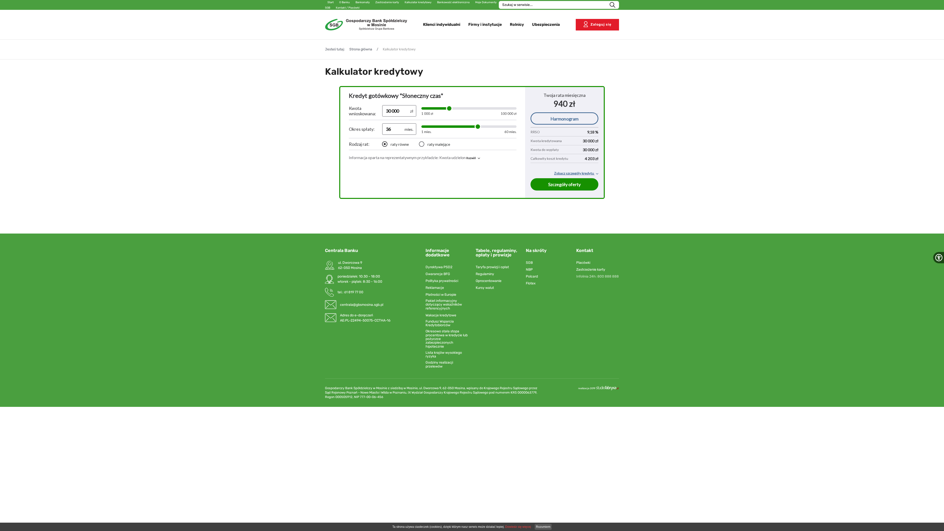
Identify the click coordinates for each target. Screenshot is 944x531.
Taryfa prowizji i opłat (492, 267)
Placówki (583, 263)
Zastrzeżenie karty (590, 269)
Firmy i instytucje (485, 24)
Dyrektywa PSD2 (439, 267)
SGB (529, 263)
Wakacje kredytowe (441, 315)
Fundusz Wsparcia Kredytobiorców (440, 323)
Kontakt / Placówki (348, 7)
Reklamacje (435, 288)
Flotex (531, 283)
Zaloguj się (600, 24)
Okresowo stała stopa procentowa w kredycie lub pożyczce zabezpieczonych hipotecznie (447, 338)
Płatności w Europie (441, 294)
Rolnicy (517, 24)
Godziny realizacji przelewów (439, 364)
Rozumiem (543, 527)
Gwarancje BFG (438, 274)
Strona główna (360, 49)
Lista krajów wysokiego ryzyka (444, 354)
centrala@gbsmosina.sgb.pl (361, 305)
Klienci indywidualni (441, 24)
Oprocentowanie (489, 281)
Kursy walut (485, 288)
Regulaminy (485, 274)
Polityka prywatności (442, 281)
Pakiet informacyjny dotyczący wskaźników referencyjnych (444, 304)
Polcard (532, 276)
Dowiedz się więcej (518, 527)
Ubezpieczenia (546, 24)
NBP (529, 269)
